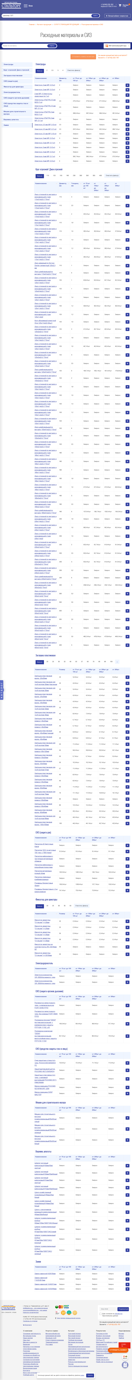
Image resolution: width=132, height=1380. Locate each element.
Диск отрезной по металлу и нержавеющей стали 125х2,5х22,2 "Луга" (46, 363)
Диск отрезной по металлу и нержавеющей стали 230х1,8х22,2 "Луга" (46, 519)
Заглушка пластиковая (13, 75)
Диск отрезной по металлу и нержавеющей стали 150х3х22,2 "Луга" (46, 436)
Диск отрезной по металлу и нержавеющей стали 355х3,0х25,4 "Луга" (46, 628)
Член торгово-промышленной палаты (68, 1318)
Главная (32, 24)
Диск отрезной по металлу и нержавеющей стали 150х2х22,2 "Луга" (46, 378)
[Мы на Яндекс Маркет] (125, 1357)
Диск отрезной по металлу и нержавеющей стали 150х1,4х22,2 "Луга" (46, 404)
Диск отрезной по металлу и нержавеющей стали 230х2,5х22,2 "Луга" (46, 553)
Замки (6, 125)
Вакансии (26, 1344)
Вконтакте (28, 1325)
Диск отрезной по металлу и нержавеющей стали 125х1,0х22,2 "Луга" (46, 280)
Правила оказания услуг (104, 1349)
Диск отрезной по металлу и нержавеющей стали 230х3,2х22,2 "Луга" (46, 570)
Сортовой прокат (74, 1333)
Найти (95, 15)
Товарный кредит (52, 1342)
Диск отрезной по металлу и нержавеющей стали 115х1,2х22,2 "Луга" (46, 248)
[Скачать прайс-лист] (125, 1365)
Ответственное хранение (55, 1340)
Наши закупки (28, 1338)
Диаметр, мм (63, 80)
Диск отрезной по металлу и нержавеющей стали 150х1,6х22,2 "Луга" (46, 395)
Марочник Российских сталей (106, 1342)
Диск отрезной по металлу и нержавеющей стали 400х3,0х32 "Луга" (46, 645)
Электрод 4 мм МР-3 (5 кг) (45, 161)
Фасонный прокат (74, 1336)
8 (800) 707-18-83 (28, 1316)
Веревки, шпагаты (11, 119)
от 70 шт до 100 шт (77, 80)
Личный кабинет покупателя (118, 15)
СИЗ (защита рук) (11, 81)
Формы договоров (103, 1338)
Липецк (121, 1336)
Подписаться (123, 1309)
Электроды (8, 64)
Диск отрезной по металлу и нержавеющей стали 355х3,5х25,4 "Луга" (46, 619)
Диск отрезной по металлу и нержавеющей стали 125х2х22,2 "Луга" (46, 329)
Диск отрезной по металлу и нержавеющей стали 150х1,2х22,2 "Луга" (46, 412)
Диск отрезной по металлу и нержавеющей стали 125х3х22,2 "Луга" (46, 355)
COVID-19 (123, 1345)
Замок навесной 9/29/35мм (45, 1274)
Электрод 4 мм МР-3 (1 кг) (45, 156)
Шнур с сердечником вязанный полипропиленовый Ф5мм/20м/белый (46, 1212)
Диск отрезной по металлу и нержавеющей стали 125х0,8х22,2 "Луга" (46, 289)
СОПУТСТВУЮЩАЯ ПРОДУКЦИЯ (66, 24)
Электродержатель (12, 92)
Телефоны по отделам (30, 1321)
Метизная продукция (75, 1342)
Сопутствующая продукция (78, 1366)
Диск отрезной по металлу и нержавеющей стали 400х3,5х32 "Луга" (46, 636)
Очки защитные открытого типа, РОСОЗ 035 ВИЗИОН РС (45, 1063)
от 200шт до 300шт (103, 80)
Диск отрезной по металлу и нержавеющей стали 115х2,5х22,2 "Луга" (46, 205)
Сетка (70, 1344)
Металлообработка (53, 1333)
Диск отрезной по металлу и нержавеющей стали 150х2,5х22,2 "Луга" (46, 444)
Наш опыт (26, 1340)
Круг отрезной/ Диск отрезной (16, 70)
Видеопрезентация (30, 1368)
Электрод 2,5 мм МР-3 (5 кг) (45, 134)
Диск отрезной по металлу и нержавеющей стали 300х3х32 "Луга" (46, 585)
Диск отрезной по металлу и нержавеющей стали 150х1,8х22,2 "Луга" (46, 387)
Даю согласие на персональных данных (112, 1315)
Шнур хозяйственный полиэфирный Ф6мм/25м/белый (44, 1195)
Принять (90, 1375)
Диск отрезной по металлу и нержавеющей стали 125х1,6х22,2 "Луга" (46, 346)
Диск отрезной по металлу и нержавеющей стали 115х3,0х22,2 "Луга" (46, 197)
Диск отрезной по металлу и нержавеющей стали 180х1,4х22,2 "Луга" (46, 453)
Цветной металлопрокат (77, 1349)
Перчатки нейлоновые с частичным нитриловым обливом (44, 859)
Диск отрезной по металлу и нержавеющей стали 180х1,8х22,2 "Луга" (46, 479)
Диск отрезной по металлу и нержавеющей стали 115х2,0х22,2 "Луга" (46, 214)
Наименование (41, 78)
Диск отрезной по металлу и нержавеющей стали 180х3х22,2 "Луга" (46, 496)
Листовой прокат (74, 1338)
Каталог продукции (44, 24)
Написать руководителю (31, 1312)
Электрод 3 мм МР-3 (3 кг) (45, 138)
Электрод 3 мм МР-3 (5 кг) (45, 147)
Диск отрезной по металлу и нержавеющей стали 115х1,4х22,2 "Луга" (46, 240)
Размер (62, 669)
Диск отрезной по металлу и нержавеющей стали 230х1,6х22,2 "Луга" (46, 527)
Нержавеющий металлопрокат (79, 1346)
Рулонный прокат (74, 1355)
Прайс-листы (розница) (104, 1362)
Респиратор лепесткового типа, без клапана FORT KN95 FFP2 (46, 1014)
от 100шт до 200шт (90, 80)
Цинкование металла (53, 1336)
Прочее (71, 1364)
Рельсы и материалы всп (77, 1362)
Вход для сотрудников (31, 1372)
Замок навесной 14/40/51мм (46, 1284)
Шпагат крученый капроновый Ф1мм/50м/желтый (44, 1180)
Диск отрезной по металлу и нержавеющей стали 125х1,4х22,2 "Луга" (46, 297)
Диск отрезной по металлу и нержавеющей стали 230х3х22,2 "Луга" (46, 562)
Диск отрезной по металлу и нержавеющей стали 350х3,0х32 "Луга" (46, 611)
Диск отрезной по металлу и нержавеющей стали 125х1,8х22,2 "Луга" (46, 338)
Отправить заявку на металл (83, 56)
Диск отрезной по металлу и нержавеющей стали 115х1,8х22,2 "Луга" (46, 223)
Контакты (26, 1370)
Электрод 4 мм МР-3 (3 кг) (45, 152)
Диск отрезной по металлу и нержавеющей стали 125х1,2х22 (46, 314)
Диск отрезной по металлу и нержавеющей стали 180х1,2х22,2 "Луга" (46, 461)
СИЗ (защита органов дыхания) (16, 98)
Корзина (125, 5)
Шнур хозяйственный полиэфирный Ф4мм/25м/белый (44, 1203)
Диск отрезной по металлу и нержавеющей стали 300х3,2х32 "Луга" (46, 594)
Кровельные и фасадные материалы (81, 1351)
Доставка (49, 1344)
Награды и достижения (31, 1346)
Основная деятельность (32, 1333)
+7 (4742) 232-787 (112, 58)
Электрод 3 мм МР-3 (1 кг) (45, 143)
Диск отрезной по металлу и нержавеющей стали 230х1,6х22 (46, 536)
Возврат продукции (103, 1336)
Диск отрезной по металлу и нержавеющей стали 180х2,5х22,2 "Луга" (46, 504)
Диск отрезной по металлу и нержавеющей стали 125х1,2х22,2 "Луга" (46, 306)
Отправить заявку (118, 1350)
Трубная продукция (75, 1340)
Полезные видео (102, 1357)
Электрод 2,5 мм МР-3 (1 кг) (45, 129)
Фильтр (39, 71)
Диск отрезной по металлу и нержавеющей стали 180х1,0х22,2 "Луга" (46, 470)
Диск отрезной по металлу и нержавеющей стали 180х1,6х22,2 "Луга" (46, 487)
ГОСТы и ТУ (100, 1340)
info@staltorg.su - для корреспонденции (35, 1308)
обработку (118, 1314)
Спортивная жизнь (30, 1349)
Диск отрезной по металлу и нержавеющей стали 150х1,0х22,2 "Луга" (46, 421)
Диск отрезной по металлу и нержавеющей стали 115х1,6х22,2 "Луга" (46, 231)
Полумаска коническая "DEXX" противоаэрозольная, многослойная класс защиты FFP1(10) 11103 (46, 1036)
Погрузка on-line (102, 1333)
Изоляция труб (51, 1338)
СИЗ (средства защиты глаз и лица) (16, 105)
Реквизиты (100, 1355)
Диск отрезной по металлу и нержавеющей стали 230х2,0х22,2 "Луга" (46, 545)
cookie (82, 1375)
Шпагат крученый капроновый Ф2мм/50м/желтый (44, 1166)
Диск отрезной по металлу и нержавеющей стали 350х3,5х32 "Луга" (46, 602)
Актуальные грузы (29, 1336)
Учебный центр (28, 1375)
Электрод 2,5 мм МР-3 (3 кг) (45, 125)
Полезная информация (104, 1351)
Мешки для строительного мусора (15, 113)
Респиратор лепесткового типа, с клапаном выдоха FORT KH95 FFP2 (45, 1005)
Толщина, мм (75, 185)
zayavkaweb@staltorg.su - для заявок (35, 1310)
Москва (121, 1333)
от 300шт (115, 78)
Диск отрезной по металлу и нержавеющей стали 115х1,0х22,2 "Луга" (46, 257)
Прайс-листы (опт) (102, 1359)
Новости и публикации (104, 1353)
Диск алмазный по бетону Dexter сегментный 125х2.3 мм (45, 266)
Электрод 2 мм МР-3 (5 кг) (45, 85)
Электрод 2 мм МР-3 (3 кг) (45, 89)
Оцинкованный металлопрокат (79, 1353)
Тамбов (121, 1338)
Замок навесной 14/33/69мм (46, 1289)
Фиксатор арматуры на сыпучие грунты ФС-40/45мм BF (46, 947)
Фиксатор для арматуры (14, 87)
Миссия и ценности (30, 1342)
